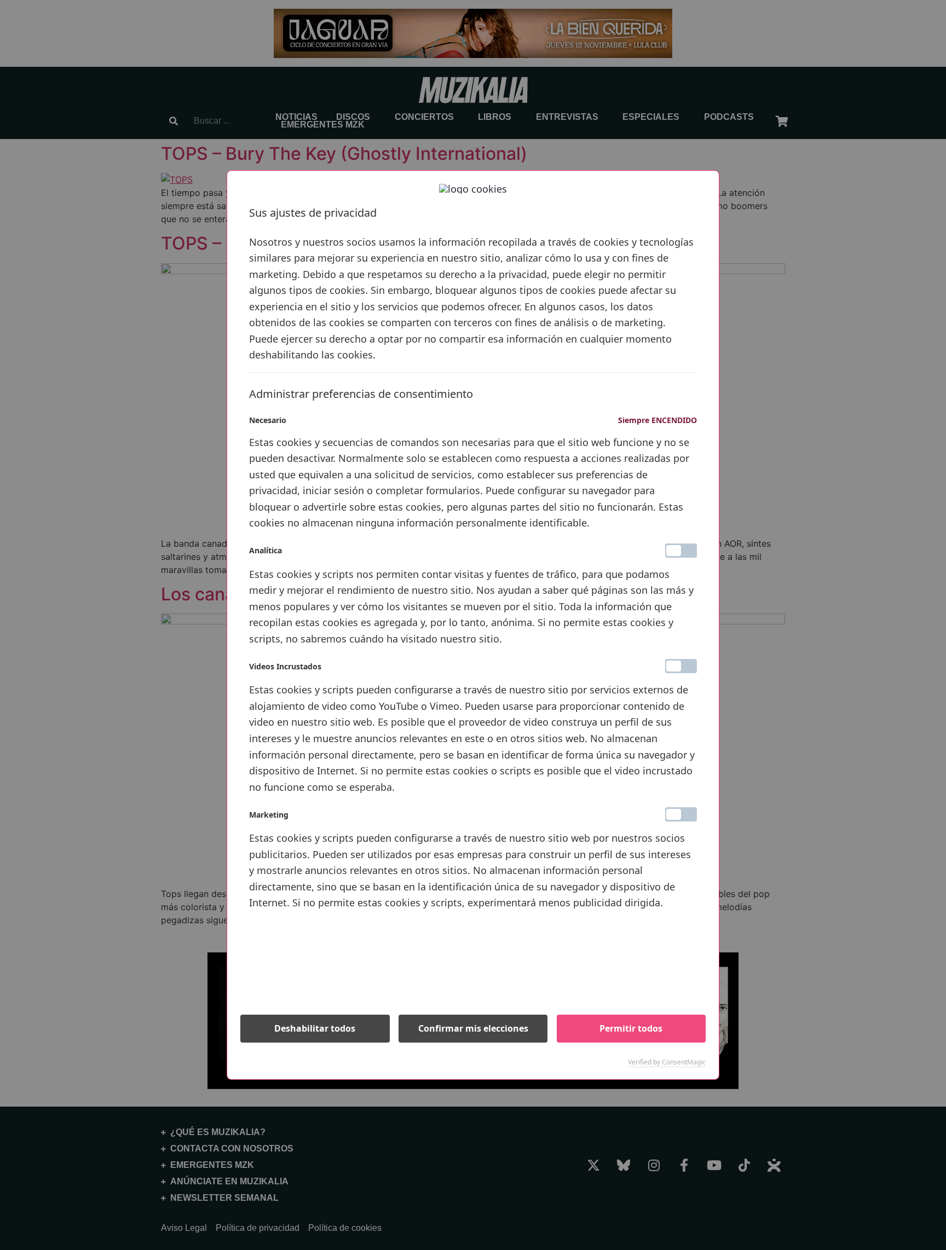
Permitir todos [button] (630, 1028)
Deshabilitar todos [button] (314, 1028)
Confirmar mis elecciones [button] (473, 1028)
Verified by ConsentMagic (667, 1062)
